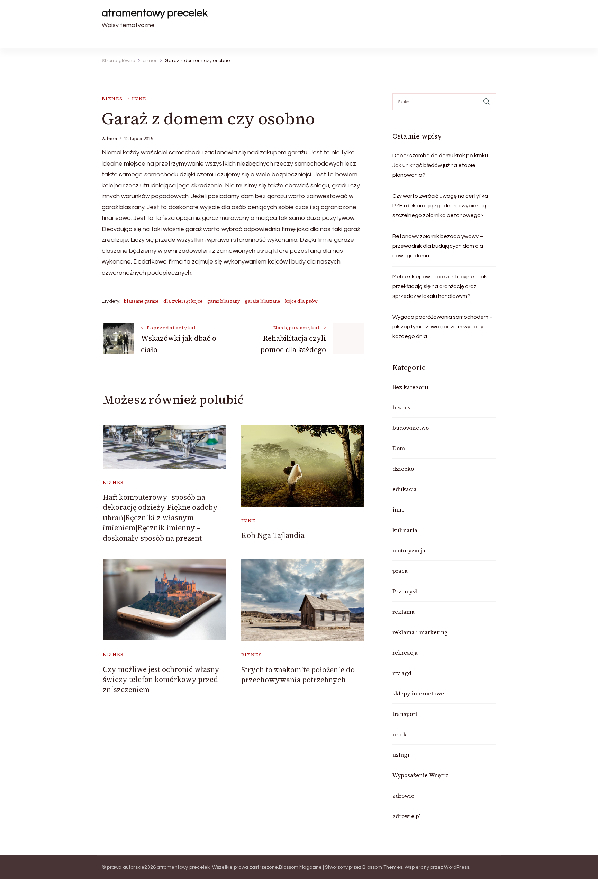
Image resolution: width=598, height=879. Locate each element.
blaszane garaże (141, 301)
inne (139, 99)
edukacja (404, 489)
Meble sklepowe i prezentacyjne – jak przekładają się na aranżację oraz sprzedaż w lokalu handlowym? (439, 286)
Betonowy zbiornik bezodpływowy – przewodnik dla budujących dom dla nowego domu (437, 245)
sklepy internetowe (418, 693)
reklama (403, 611)
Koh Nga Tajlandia (273, 535)
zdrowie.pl (406, 816)
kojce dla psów (301, 301)
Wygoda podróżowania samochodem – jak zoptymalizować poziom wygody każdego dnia (442, 326)
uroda (400, 734)
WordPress (456, 867)
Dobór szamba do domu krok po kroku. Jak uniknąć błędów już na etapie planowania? (440, 165)
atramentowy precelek (155, 13)
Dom (398, 448)
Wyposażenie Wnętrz (420, 775)
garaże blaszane (262, 301)
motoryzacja (408, 550)
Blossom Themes (382, 867)
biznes (112, 99)
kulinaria (404, 530)
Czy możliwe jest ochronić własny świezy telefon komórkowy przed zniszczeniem (161, 679)
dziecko (403, 468)
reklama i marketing (420, 632)
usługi (400, 754)
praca (400, 571)
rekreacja (405, 652)
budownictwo (410, 428)
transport (404, 714)
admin (109, 138)
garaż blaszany (223, 301)
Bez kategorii (410, 387)
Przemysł (404, 591)
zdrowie (403, 795)
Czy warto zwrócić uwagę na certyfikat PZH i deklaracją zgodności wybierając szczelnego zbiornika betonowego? (441, 205)
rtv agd (401, 673)
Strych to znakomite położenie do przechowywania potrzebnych (298, 675)
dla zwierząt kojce (182, 301)
